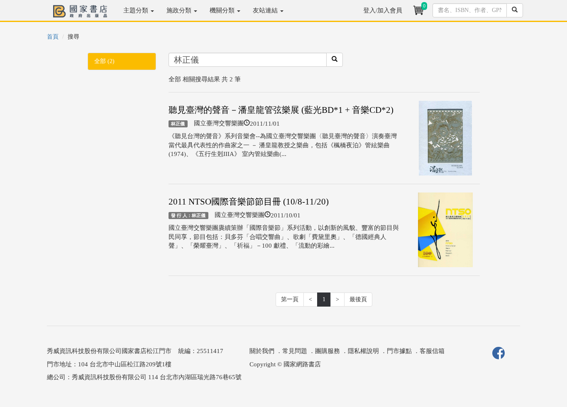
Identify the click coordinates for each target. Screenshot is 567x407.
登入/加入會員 (382, 10)
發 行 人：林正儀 (188, 215)
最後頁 (358, 299)
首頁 (53, 37)
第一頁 (289, 299)
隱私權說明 (363, 351)
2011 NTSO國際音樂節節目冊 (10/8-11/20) (249, 202)
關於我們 (261, 351)
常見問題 (294, 351)
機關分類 (223, 10)
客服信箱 (432, 351)
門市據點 (399, 351)
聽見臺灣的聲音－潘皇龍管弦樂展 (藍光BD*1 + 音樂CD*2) (281, 110)
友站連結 (266, 10)
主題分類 (136, 10)
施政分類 (179, 10)
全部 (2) (104, 61)
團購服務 (327, 351)
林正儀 (178, 123)
